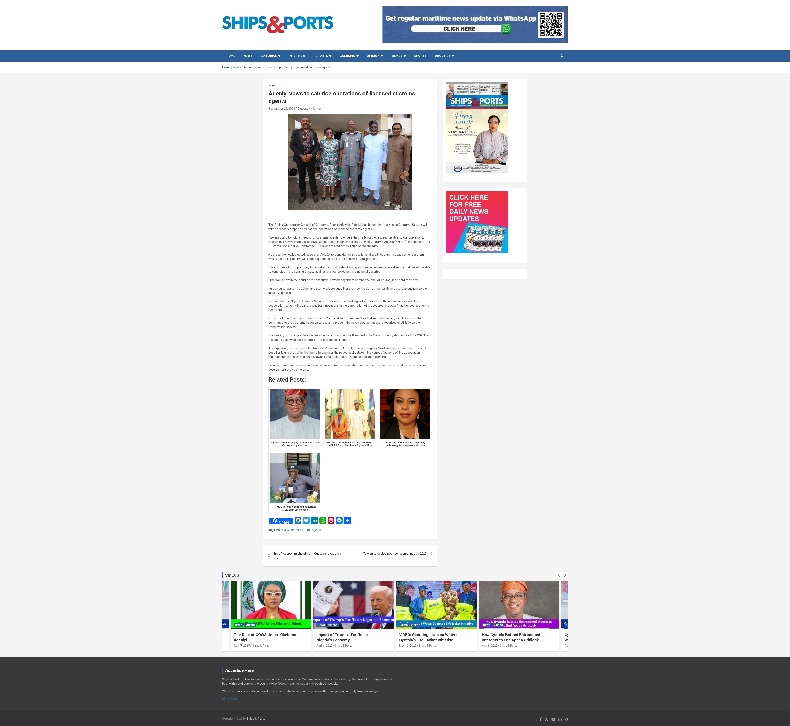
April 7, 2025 (242, 645)
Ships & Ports (261, 645)
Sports (420, 56)
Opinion (373, 56)
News (248, 56)
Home (230, 56)
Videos (250, 625)
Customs (293, 530)
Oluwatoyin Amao (309, 108)
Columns (347, 56)
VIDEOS (232, 575)
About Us (443, 56)
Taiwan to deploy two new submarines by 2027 (394, 553)
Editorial (269, 56)
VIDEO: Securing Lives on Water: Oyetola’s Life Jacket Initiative (428, 637)
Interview (297, 56)
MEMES (396, 56)
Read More (229, 699)
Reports (321, 56)
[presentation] (559, 575)
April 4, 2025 (324, 645)
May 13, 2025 (407, 645)
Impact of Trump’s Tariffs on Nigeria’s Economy (342, 637)
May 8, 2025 (489, 645)
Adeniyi (281, 530)
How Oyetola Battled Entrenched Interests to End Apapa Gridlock (511, 637)
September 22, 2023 (281, 108)
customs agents (310, 530)
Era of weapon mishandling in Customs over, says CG (307, 556)
